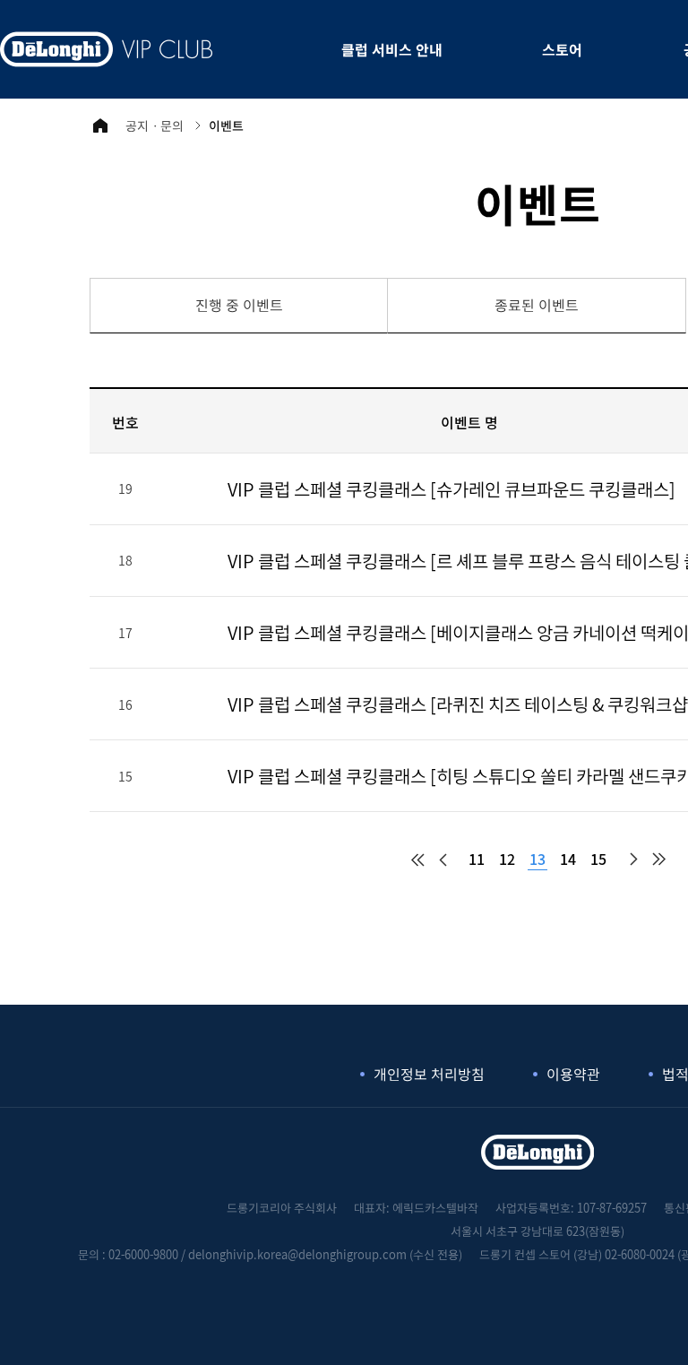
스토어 (562, 49)
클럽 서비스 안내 (392, 49)
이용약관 (573, 1073)
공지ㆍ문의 (154, 125)
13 (537, 858)
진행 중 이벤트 (239, 304)
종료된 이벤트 (536, 304)
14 (568, 858)
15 (598, 858)
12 (507, 858)
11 (477, 858)
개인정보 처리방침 (429, 1073)
